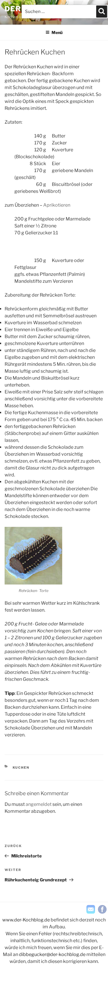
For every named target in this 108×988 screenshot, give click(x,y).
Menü (57, 32)
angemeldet (39, 804)
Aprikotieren (56, 205)
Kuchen (21, 767)
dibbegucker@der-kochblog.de (52, 954)
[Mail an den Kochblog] (90, 909)
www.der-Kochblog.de (26, 920)
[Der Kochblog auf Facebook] (102, 909)
